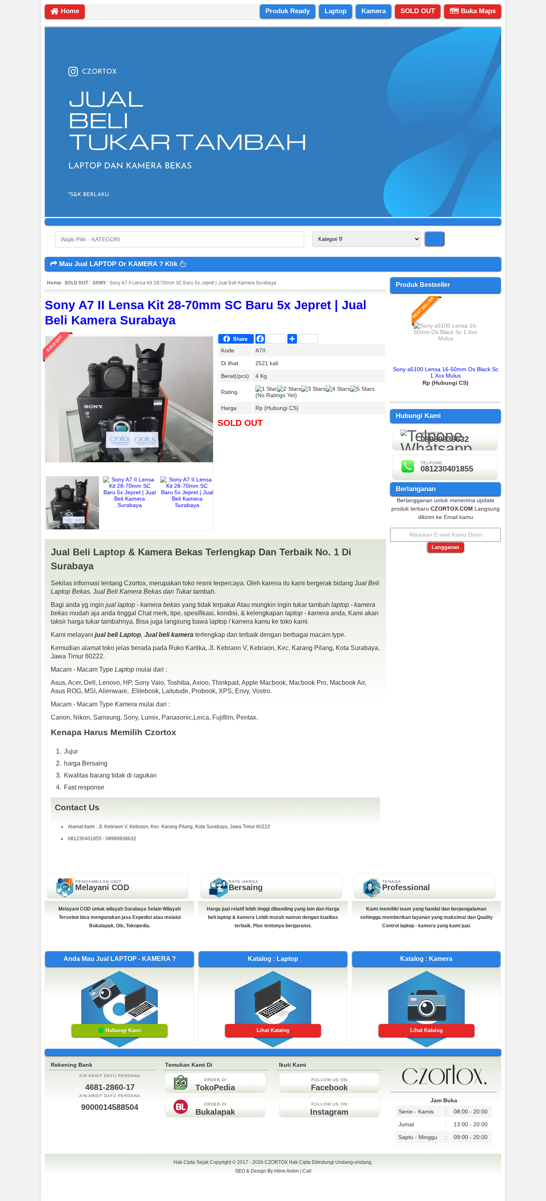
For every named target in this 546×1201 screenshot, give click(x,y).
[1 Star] (266, 389)
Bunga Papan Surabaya (273, 1180)
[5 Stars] (362, 389)
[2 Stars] (289, 389)
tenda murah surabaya (273, 1188)
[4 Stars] (338, 389)
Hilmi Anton (286, 1171)
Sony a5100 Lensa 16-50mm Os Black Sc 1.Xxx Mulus (445, 372)
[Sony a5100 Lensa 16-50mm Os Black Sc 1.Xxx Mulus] (446, 338)
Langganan (445, 547)
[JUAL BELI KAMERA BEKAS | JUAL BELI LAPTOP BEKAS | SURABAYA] (273, 215)
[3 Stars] (313, 389)
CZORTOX (277, 1162)
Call (307, 1171)
